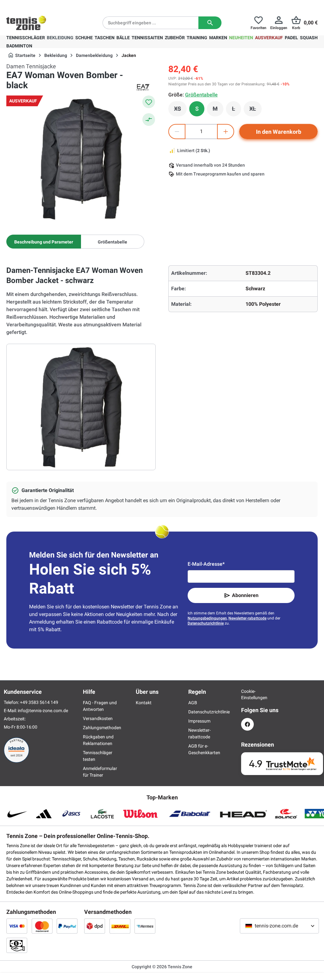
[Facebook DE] (247, 724)
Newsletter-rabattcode (247, 618)
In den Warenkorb (278, 131)
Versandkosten (98, 718)
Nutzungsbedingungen (207, 618)
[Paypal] (67, 925)
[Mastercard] (42, 925)
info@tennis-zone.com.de (43, 710)
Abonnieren (245, 595)
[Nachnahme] (16, 945)
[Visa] (16, 925)
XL (255, 110)
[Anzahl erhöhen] (225, 131)
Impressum (199, 721)
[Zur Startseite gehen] (26, 22)
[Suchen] (209, 22)
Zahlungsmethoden (102, 727)
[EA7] (143, 87)
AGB (192, 702)
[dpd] (94, 925)
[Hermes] (144, 925)
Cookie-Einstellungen (247, 694)
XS (180, 110)
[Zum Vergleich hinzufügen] (148, 119)
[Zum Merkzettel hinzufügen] (148, 101)
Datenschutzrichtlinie (206, 623)
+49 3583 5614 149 (47, 5)
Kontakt (144, 702)
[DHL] (119, 925)
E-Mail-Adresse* (206, 564)
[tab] (43, 242)
